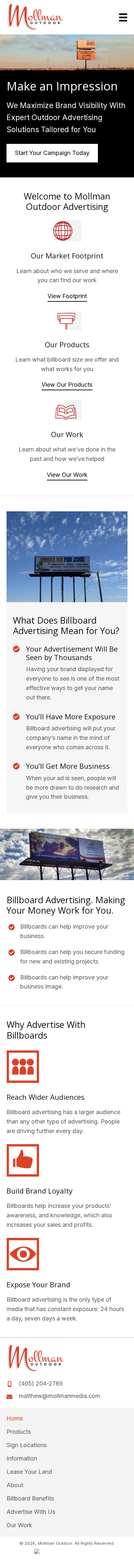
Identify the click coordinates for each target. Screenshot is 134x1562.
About (15, 1485)
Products (19, 1432)
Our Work (19, 1525)
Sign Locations (27, 1445)
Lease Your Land (29, 1472)
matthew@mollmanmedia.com (59, 1396)
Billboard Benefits (30, 1498)
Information (22, 1458)
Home (15, 1418)
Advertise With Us (31, 1512)
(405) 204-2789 (41, 1383)
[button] (67, 297)
